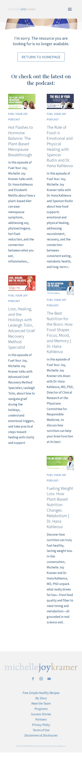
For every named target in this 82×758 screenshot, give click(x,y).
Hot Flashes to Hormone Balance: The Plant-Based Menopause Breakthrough (20, 140)
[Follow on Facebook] (33, 679)
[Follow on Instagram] (41, 679)
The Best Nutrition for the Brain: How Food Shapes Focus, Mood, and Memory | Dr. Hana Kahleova (60, 332)
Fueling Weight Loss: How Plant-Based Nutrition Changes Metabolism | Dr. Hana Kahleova (60, 507)
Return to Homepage (41, 57)
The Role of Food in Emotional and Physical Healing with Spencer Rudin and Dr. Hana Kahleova (60, 146)
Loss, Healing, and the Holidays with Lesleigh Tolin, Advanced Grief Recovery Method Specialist (21, 328)
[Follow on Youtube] (49, 679)
